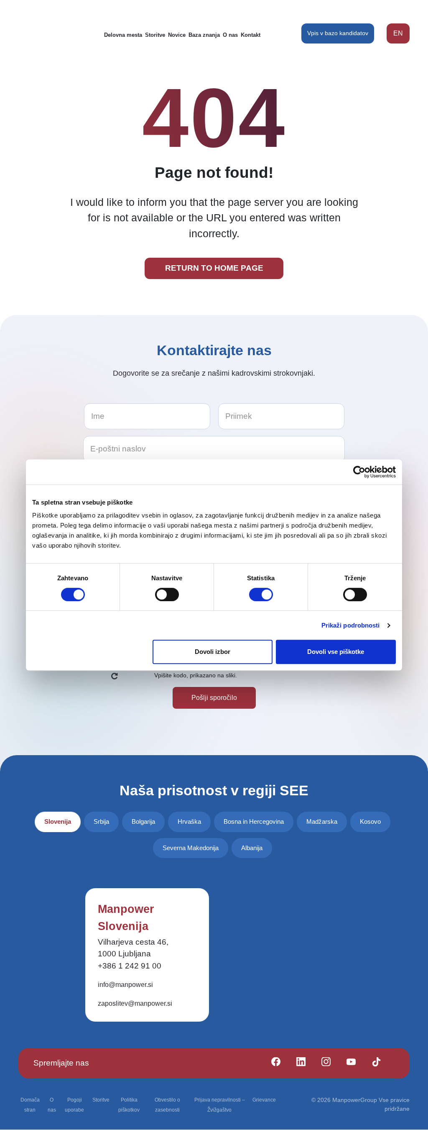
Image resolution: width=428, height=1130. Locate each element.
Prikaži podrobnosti (350, 625)
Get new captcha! (114, 676)
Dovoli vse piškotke (335, 651)
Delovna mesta (123, 35)
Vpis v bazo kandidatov (337, 33)
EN (398, 33)
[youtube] (347, 1063)
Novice (177, 35)
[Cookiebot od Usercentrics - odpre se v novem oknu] (359, 472)
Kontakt (250, 35)
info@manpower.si (125, 984)
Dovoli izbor (212, 651)
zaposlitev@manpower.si (135, 1003)
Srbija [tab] (101, 821)
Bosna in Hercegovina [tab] (254, 821)
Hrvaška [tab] (189, 821)
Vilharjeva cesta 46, (133, 942)
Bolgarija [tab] (143, 821)
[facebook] (272, 1063)
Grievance (264, 1100)
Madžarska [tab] (321, 821)
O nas (230, 35)
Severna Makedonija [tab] (191, 847)
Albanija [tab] (251, 847)
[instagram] (322, 1063)
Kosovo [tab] (370, 821)
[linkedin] (297, 1063)
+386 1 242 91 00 (129, 965)
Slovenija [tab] (57, 821)
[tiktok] (373, 1063)
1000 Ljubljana (124, 953)
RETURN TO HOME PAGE (214, 268)
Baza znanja (204, 35)
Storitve (155, 35)
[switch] (167, 594)
